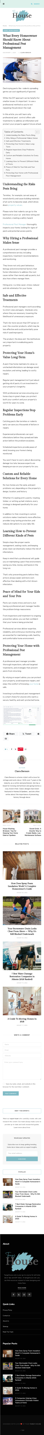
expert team (14, 1119)
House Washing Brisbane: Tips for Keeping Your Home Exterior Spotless (10, 831)
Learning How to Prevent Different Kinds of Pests (22, 163)
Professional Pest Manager (14, 224)
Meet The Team (8, 1332)
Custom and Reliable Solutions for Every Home (22, 157)
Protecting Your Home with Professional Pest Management (22, 174)
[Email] (25, 749)
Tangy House (35, 1424)
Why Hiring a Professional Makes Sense (22, 138)
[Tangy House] (22, 15)
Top (22, 1430)
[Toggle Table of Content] (36, 132)
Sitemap (5, 1327)
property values (15, 205)
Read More (22, 1288)
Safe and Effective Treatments (18, 141)
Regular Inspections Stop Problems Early (20, 151)
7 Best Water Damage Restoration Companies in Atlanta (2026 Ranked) (22, 976)
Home (5, 26)
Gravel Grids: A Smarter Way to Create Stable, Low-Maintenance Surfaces (33, 831)
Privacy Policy (7, 1310)
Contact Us (6, 1316)
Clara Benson (25, 52)
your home (33, 684)
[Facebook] (11, 749)
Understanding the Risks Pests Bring (20, 135)
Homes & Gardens (20, 791)
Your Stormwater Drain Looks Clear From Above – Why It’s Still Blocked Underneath (22, 931)
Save (21, 749)
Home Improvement (11, 30)
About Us (6, 1321)
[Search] (31, 4)
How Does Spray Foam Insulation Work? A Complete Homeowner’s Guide (22, 886)
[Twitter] (15, 749)
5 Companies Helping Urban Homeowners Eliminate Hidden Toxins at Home (27, 1400)
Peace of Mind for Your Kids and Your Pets (20, 168)
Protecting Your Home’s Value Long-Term (20, 145)
